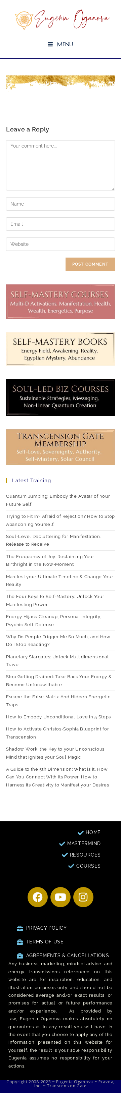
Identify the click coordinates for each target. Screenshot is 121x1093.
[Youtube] (60, 897)
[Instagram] (83, 897)
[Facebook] (38, 897)
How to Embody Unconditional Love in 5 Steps (58, 716)
